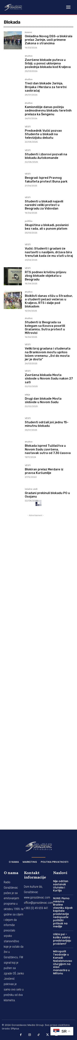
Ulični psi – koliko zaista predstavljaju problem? (62, 938)
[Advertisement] (35, 666)
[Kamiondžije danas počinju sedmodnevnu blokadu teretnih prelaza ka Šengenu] (13, 111)
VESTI (28, 127)
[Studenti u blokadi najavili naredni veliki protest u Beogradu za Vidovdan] (13, 205)
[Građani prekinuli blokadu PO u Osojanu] (13, 497)
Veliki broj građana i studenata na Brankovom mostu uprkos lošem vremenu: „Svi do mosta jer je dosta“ (47, 354)
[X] (47, 1034)
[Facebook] (20, 1034)
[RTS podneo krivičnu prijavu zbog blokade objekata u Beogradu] (13, 276)
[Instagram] (29, 1034)
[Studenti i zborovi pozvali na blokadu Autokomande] (13, 158)
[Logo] (13, 7)
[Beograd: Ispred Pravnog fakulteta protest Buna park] (13, 182)
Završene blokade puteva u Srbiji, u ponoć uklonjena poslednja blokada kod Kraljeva (48, 63)
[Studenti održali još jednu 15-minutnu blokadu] (13, 426)
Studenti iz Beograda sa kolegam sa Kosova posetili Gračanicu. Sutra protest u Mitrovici (45, 327)
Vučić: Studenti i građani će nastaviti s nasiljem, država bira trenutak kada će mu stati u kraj (49, 252)
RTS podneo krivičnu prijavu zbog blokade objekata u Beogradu (45, 275)
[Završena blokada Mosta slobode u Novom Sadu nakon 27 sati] (13, 379)
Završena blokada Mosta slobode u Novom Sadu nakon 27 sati (49, 378)
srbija (27, 395)
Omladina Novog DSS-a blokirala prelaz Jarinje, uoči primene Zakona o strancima (48, 39)
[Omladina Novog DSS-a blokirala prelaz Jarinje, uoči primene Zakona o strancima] (13, 40)
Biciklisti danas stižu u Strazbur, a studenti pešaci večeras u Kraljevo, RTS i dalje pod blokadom (49, 301)
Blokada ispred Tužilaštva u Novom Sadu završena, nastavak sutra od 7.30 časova (48, 449)
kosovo (28, 32)
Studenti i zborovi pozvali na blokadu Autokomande (46, 156)
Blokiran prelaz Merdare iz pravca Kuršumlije (44, 471)
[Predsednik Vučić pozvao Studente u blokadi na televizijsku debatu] (13, 135)
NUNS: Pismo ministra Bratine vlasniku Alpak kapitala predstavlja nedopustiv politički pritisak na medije (63, 912)
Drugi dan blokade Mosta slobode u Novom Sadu (43, 400)
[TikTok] (38, 1034)
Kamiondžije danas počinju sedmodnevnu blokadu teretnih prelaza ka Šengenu (48, 110)
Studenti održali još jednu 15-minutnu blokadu (46, 424)
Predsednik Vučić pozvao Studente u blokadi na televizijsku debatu (43, 134)
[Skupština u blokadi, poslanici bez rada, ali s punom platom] (13, 229)
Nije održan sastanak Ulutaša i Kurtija (60, 885)
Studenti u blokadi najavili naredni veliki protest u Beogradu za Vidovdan (44, 205)
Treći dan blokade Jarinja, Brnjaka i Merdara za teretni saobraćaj (46, 87)
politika (28, 221)
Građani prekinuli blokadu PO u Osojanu (47, 494)
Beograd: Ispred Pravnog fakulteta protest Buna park (46, 179)
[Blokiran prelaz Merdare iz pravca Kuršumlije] (13, 473)
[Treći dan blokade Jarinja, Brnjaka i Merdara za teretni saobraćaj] (13, 87)
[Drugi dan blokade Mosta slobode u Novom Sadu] (13, 403)
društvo (29, 56)
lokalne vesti (31, 489)
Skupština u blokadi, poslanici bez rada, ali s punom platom (47, 226)
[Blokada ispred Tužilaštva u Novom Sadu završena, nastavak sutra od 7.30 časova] (13, 450)
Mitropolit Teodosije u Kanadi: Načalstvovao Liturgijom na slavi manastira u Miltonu (62, 962)
